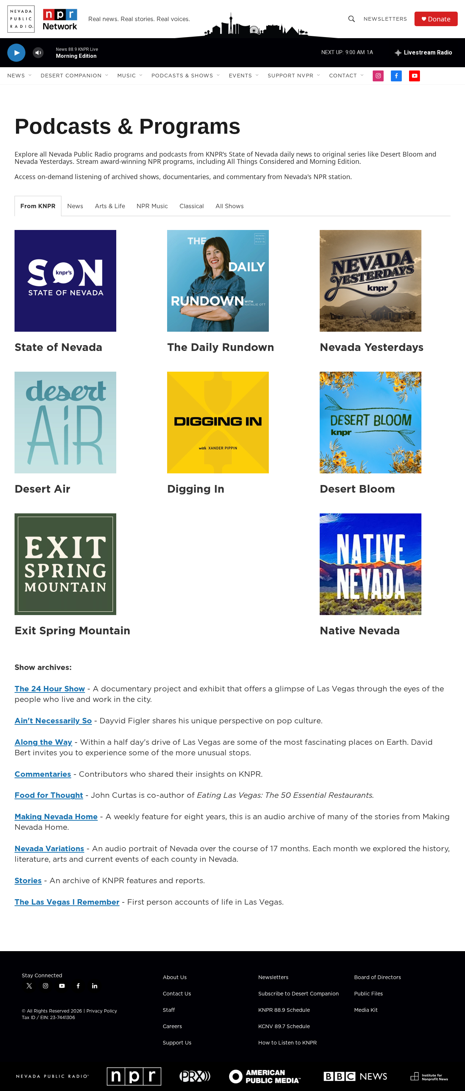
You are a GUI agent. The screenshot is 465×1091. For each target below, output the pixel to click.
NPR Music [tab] (152, 206)
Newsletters (385, 19)
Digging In (196, 488)
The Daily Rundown (220, 347)
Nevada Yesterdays (372, 347)
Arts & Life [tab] (110, 206)
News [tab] (75, 206)
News (16, 75)
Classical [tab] (191, 206)
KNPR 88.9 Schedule (284, 1010)
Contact (343, 75)
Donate (439, 19)
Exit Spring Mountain (72, 630)
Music (126, 75)
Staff (169, 1010)
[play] (16, 53)
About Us (175, 978)
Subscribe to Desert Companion (298, 994)
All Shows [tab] (229, 206)
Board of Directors (377, 978)
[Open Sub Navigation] (30, 75)
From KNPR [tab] (38, 206)
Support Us (177, 1043)
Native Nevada (360, 630)
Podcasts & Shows (182, 75)
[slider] (50, 52)
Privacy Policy (101, 1011)
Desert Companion (71, 75)
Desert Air (42, 488)
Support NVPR (291, 75)
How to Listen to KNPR (287, 1043)
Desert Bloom (357, 488)
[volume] (38, 53)
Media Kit (366, 1010)
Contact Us (177, 994)
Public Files (368, 994)
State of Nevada (58, 347)
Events (240, 75)
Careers (172, 1027)
